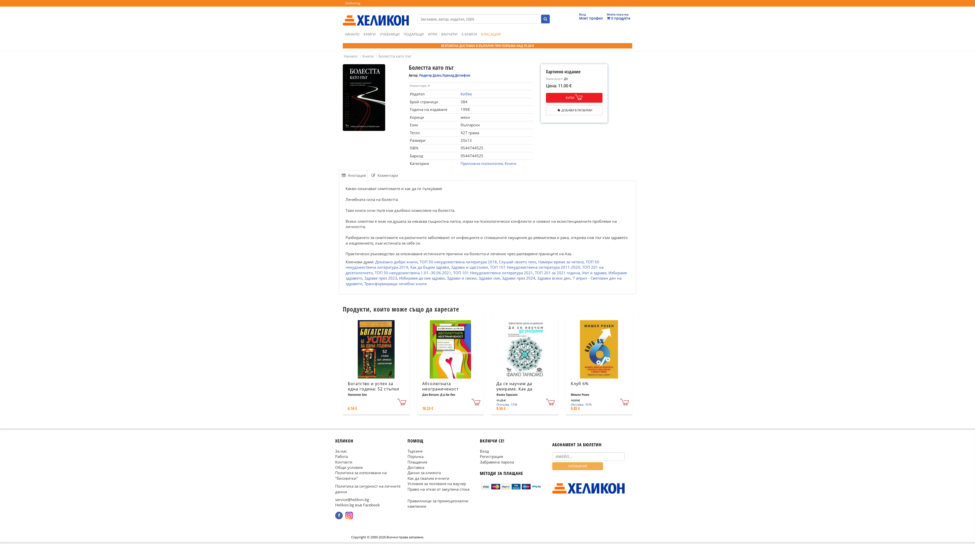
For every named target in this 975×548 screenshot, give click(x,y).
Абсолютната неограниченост (440, 386)
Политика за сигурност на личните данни (367, 489)
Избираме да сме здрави (422, 278)
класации (491, 34)
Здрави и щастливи (469, 267)
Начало (352, 34)
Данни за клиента (424, 472)
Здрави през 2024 (518, 278)
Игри (432, 34)
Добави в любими (576, 110)
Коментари (387, 175)
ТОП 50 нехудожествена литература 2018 (458, 261)
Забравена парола (497, 462)
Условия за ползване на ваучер (437, 483)
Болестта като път (395, 56)
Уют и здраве (594, 272)
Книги (370, 34)
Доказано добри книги (396, 261)
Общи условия (349, 467)
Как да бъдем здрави (429, 267)
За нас (341, 451)
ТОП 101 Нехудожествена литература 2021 (493, 272)
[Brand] (376, 15)
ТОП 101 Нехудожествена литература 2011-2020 (535, 267)
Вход (484, 451)
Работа (341, 456)
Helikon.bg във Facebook (357, 505)
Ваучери (449, 34)
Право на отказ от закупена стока (438, 489)
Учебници (390, 34)
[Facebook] (339, 515)
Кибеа (466, 93)
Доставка (416, 467)
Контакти (343, 462)
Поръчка (416, 456)
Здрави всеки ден (554, 278)
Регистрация (491, 456)
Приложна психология (482, 163)
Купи (570, 97)
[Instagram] (349, 515)
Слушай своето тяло (517, 261)
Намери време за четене (561, 261)
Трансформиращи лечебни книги (395, 283)
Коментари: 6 (420, 85)
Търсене (415, 451)
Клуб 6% (580, 383)
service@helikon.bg (352, 499)
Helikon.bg (352, 3)
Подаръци (414, 34)
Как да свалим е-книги (428, 478)
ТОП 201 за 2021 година (557, 272)
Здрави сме (489, 278)
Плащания (417, 462)
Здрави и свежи (462, 278)
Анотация (356, 175)
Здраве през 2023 (380, 278)
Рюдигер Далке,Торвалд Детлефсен (444, 75)
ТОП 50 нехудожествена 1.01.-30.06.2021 (413, 272)
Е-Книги (469, 34)
